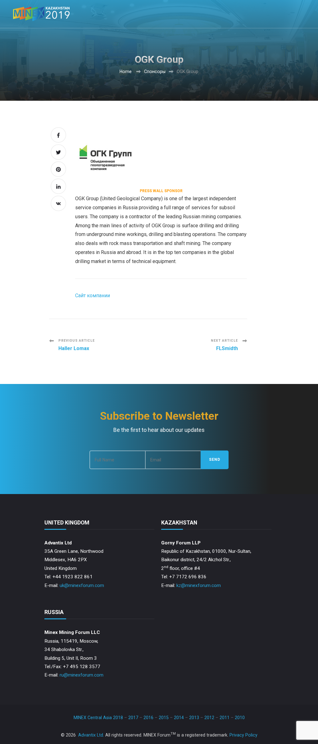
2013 (194, 717)
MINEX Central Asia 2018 (98, 717)
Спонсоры (155, 71)
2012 (209, 717)
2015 (164, 717)
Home (126, 71)
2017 (133, 717)
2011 (224, 717)
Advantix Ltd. (91, 734)
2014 (179, 717)
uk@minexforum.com (82, 585)
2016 (148, 717)
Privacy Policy (243, 734)
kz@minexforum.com (198, 585)
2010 (240, 717)
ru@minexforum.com (81, 675)
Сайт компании (92, 295)
